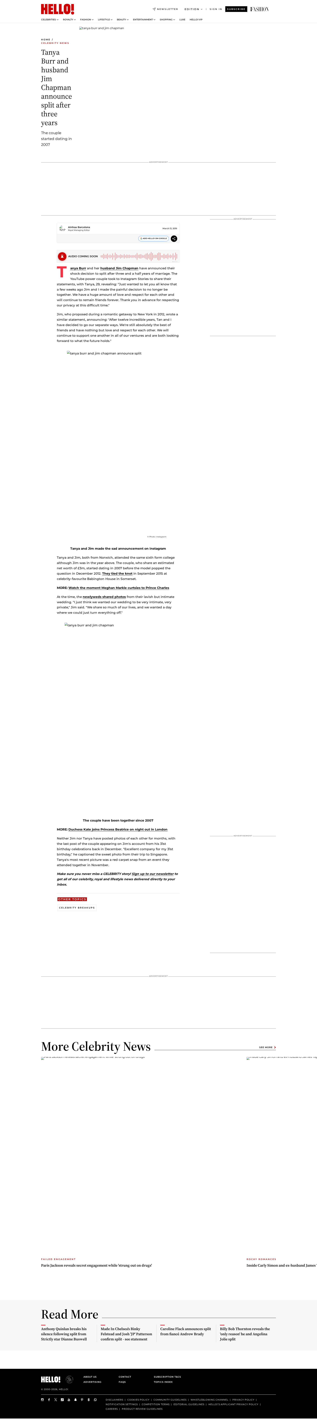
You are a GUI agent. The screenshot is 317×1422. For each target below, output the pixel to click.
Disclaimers (114, 1399)
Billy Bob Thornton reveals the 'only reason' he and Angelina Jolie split (245, 1334)
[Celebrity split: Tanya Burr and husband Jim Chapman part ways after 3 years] (260, 9)
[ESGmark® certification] (67, 1379)
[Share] (174, 239)
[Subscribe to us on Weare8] (88, 1399)
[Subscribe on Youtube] (69, 1399)
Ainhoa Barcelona (79, 227)
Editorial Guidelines (189, 1404)
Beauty (121, 19)
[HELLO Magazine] (57, 9)
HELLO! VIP (196, 19)
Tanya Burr (78, 268)
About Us (90, 1376)
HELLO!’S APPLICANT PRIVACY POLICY (233, 1404)
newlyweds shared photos (104, 597)
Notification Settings (122, 1404)
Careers (112, 1409)
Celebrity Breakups (77, 907)
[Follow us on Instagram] (42, 1399)
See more (266, 1047)
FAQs (122, 1382)
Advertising (92, 1382)
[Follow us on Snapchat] (75, 1399)
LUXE (182, 19)
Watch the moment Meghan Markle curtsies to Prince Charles (118, 588)
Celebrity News (55, 43)
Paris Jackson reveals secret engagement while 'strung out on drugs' (96, 1265)
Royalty (68, 19)
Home (45, 39)
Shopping (166, 19)
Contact (125, 1376)
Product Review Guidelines (142, 1409)
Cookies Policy (138, 1399)
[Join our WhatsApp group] (95, 1399)
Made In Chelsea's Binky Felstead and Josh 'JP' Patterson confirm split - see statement (126, 1334)
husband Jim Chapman (119, 268)
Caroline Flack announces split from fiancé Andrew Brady (185, 1331)
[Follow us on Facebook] (49, 1399)
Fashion (85, 19)
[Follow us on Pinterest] (82, 1399)
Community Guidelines (170, 1399)
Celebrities (48, 19)
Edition (192, 9)
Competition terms (156, 1404)
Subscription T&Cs (166, 1376)
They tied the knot (117, 573)
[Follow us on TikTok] (62, 1399)
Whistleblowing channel (209, 1399)
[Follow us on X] (55, 1399)
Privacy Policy (243, 1399)
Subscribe (236, 9)
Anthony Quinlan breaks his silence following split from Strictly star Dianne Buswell (64, 1334)
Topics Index (163, 1382)
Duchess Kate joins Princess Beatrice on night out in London (117, 829)
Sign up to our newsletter (153, 874)
